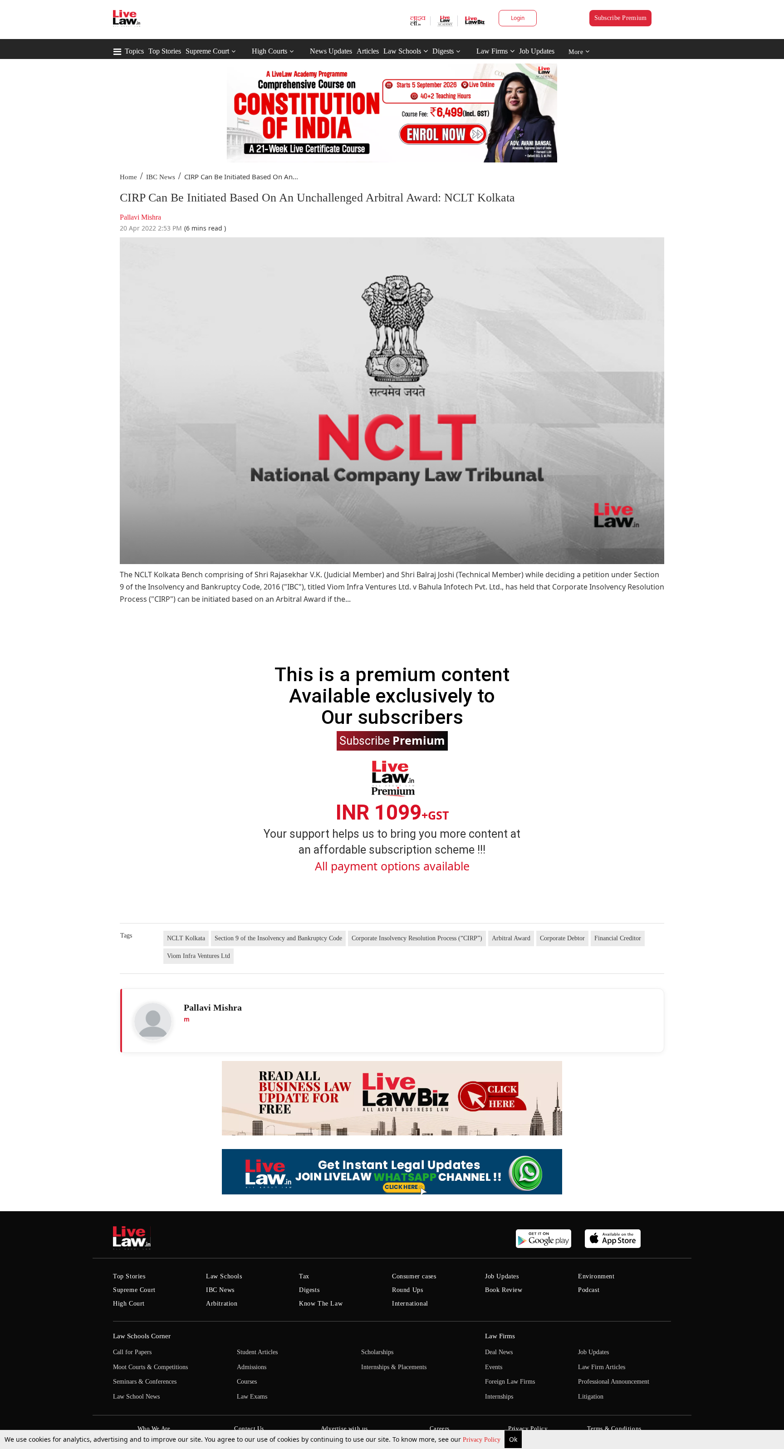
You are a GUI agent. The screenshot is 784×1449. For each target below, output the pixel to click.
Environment (596, 1276)
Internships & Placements (393, 1367)
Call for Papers (132, 1352)
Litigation (590, 1396)
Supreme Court (207, 51)
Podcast (588, 1290)
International (410, 1303)
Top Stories (164, 51)
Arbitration (222, 1303)
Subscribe (392, 740)
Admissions (251, 1367)
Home (128, 177)
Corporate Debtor (562, 938)
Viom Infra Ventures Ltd (198, 956)
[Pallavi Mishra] (153, 1021)
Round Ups (407, 1290)
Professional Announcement (613, 1381)
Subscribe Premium (620, 18)
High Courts (269, 51)
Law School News (136, 1396)
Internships (499, 1396)
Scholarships (377, 1352)
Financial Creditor (617, 938)
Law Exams (252, 1396)
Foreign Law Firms (510, 1381)
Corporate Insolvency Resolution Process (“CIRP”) (417, 938)
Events (493, 1367)
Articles (368, 51)
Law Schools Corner (142, 1336)
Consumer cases (414, 1276)
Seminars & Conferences (144, 1381)
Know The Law (321, 1303)
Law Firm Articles (601, 1367)
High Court (129, 1303)
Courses (247, 1381)
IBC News (160, 177)
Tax (304, 1276)
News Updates (331, 51)
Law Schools (402, 51)
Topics (134, 51)
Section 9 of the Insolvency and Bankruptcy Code (278, 938)
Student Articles (257, 1352)
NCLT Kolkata (186, 938)
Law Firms (492, 51)
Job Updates (536, 51)
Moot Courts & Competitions (150, 1367)
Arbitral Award (511, 938)
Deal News (499, 1352)
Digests (443, 51)
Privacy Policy (482, 1439)
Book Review (504, 1290)
